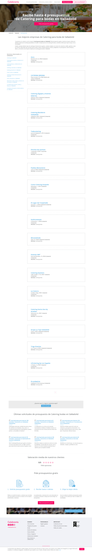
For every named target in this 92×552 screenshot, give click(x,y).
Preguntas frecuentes (32, 526)
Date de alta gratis (46, 405)
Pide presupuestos (67, 2)
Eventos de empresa (31, 530)
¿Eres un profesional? (80, 2)
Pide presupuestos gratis (46, 24)
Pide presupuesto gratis (46, 503)
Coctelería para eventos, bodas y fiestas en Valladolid (14, 85)
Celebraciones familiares (32, 536)
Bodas (28, 528)
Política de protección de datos (60, 526)
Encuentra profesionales (31, 2)
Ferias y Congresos (31, 534)
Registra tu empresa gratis (74, 511)
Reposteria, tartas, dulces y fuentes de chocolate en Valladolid (15, 81)
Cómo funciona (30, 524)
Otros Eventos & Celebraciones (31, 538)
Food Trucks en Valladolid (12, 72)
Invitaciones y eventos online (45, 2)
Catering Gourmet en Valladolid (13, 70)
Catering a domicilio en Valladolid (14, 67)
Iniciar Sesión (57, 2)
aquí (60, 550)
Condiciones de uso (58, 524)
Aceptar (82, 549)
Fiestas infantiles (31, 532)
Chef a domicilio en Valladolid (13, 78)
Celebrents (11, 33)
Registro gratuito (44, 524)
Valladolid (17, 33)
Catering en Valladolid (11, 58)
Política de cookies (58, 528)
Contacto (42, 526)
